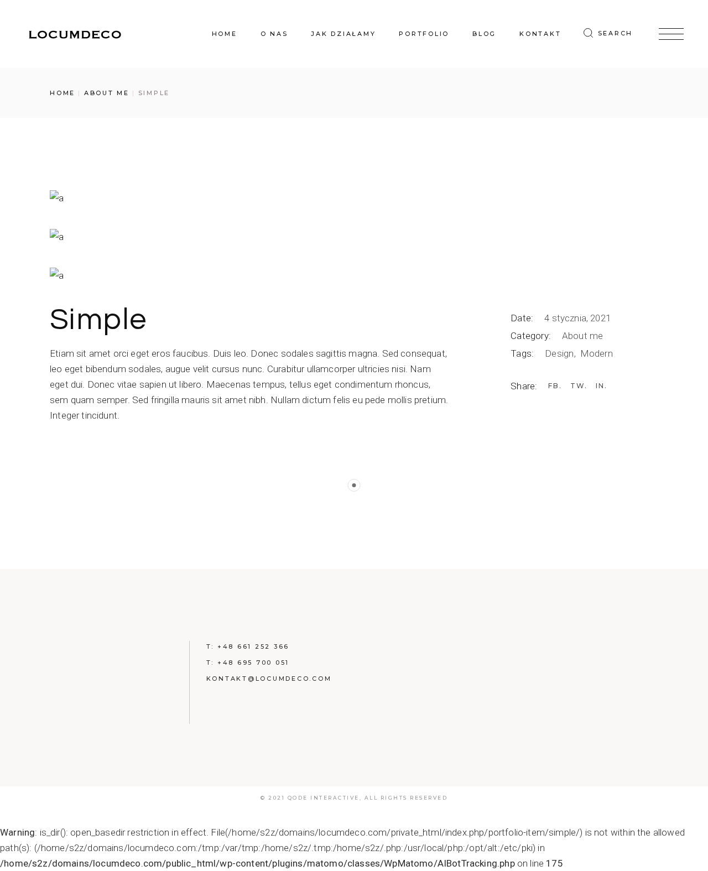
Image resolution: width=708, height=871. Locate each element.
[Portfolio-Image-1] (354, 198)
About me (582, 335)
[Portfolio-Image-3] (354, 275)
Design (560, 353)
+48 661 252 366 (253, 646)
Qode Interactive (324, 798)
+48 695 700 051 (253, 662)
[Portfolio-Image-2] (354, 236)
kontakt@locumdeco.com (269, 678)
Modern (596, 353)
